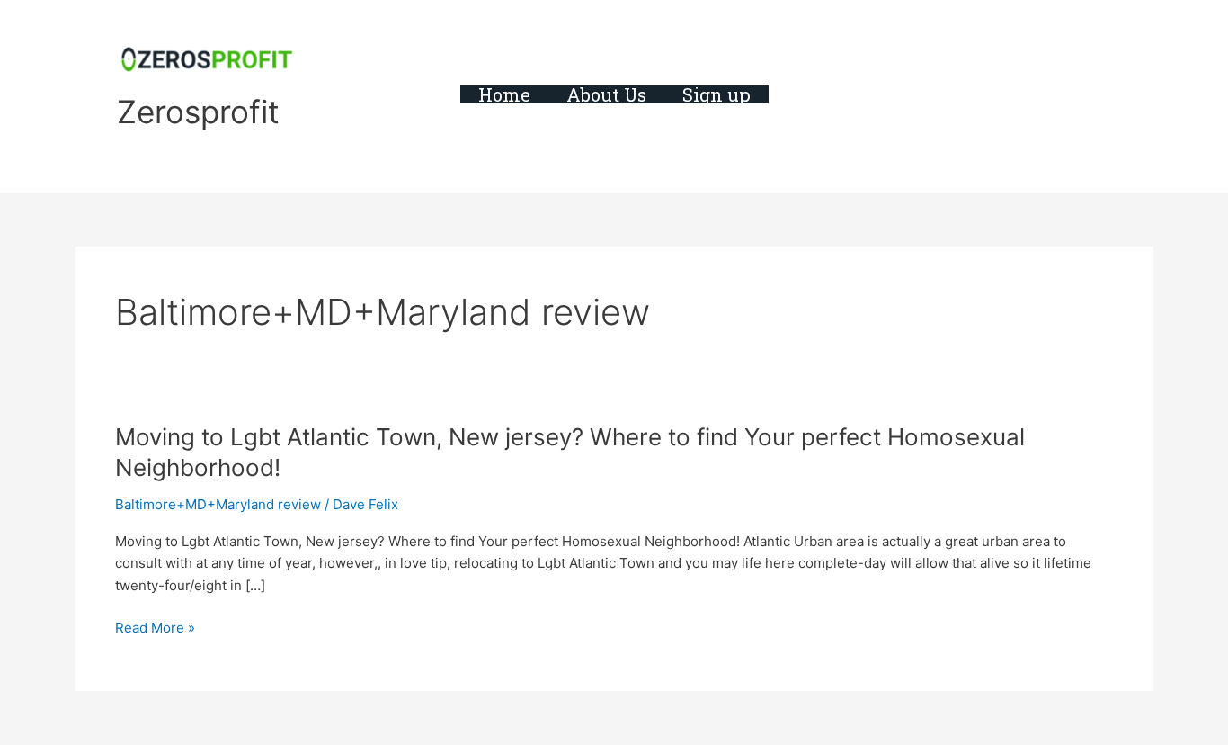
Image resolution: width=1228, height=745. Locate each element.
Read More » (155, 628)
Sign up (716, 94)
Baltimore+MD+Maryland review (218, 504)
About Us (606, 94)
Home (504, 94)
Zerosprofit (198, 111)
